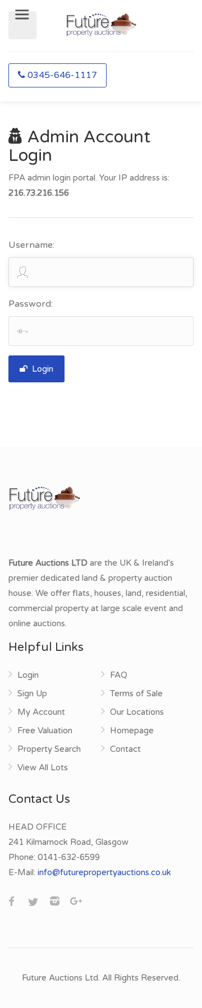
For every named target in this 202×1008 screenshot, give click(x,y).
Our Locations (137, 712)
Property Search (49, 749)
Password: (30, 303)
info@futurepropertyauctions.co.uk (104, 872)
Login (41, 369)
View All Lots (42, 767)
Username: (31, 245)
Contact (125, 749)
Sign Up (32, 693)
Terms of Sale (136, 693)
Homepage (132, 730)
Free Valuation (44, 730)
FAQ (118, 675)
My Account (41, 712)
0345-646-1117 (62, 75)
